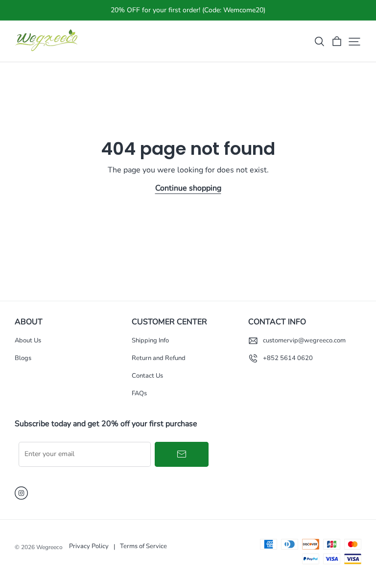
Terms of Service (143, 546)
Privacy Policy (89, 546)
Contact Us (147, 375)
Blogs (23, 358)
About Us (28, 340)
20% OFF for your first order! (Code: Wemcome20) (188, 10)
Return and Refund (159, 358)
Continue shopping (188, 188)
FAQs (139, 393)
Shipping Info (150, 340)
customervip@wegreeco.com (304, 340)
